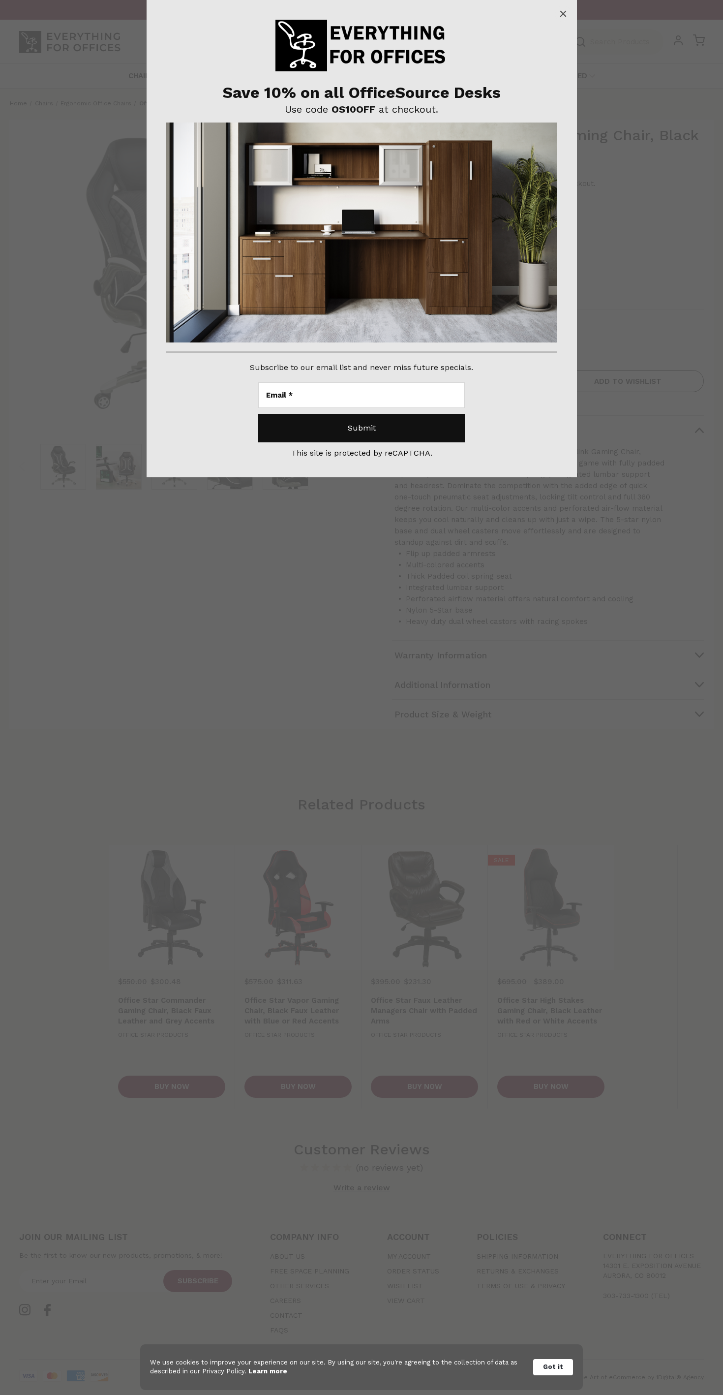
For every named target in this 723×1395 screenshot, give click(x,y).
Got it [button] (553, 1366)
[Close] (563, 14)
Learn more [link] (267, 1371)
